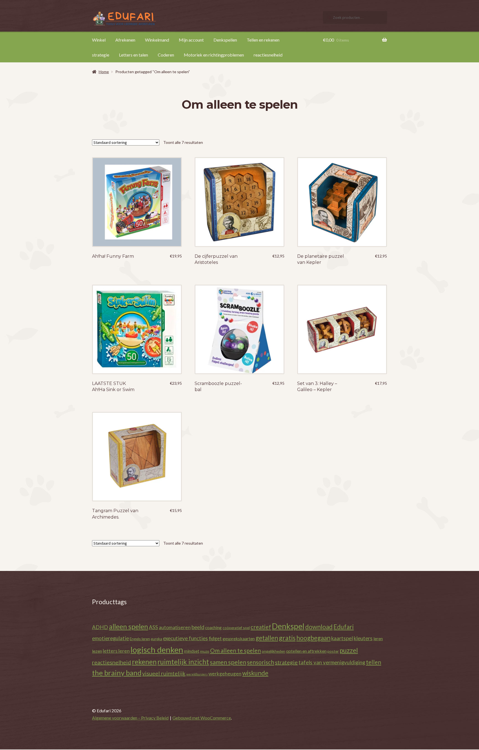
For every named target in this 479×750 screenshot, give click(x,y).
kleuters (363, 638)
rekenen (144, 662)
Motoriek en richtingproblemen (214, 54)
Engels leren (140, 638)
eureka (156, 638)
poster (333, 651)
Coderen (166, 54)
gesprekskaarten (239, 638)
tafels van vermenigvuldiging (332, 662)
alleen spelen (128, 626)
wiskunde (255, 673)
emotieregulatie (110, 638)
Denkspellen (225, 39)
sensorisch (260, 662)
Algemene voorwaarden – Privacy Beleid (130, 717)
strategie (100, 54)
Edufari (343, 627)
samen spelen (228, 662)
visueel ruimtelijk (163, 673)
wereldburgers (197, 674)
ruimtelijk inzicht (183, 662)
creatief (261, 626)
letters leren (116, 651)
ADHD (100, 627)
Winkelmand (157, 39)
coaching (213, 627)
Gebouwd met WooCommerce (201, 717)
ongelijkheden (273, 651)
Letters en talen (133, 54)
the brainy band (116, 672)
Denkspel (288, 626)
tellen (373, 662)
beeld (198, 627)
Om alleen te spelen (235, 650)
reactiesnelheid (268, 54)
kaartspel (342, 638)
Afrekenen (125, 39)
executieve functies (185, 638)
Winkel (99, 39)
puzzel (349, 650)
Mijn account (191, 39)
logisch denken (157, 649)
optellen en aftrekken (306, 651)
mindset (191, 651)
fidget (215, 638)
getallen (267, 638)
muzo (204, 651)
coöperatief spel (236, 627)
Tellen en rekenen (263, 39)
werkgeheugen (224, 674)
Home (104, 71)
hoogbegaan (313, 638)
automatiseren (175, 627)
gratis (287, 638)
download (319, 627)
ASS (153, 627)
